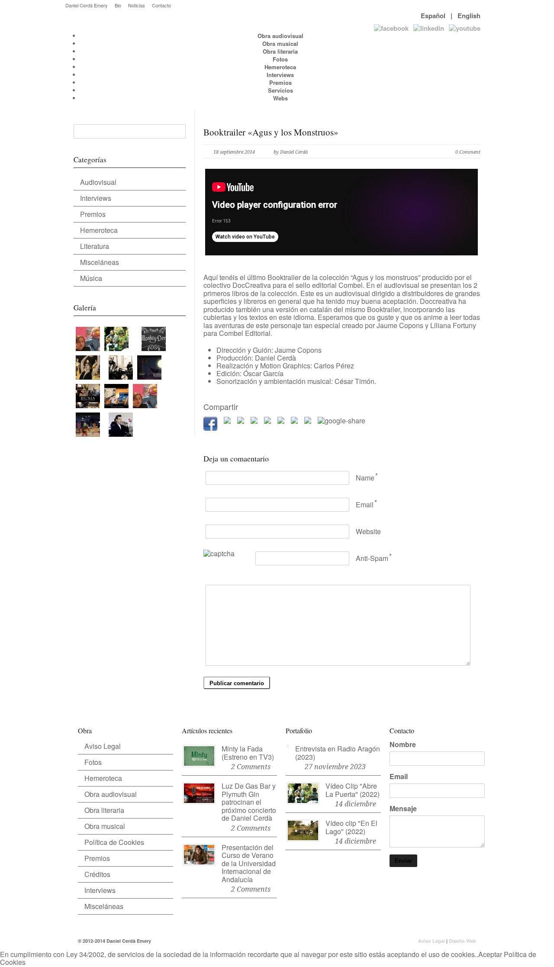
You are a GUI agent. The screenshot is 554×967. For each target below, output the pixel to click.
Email (365, 504)
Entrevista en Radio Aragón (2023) (337, 753)
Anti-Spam (372, 558)
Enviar (403, 860)
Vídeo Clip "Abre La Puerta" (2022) (352, 790)
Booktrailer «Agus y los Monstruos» (270, 132)
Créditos (97, 874)
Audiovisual (98, 182)
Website (368, 531)
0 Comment (467, 152)
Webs (280, 98)
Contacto (161, 5)
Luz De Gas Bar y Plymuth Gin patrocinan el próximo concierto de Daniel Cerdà (249, 802)
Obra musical (280, 43)
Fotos (280, 59)
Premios (280, 82)
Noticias (136, 5)
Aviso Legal (102, 746)
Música (91, 278)
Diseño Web (462, 941)
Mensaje (403, 808)
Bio (118, 5)
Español (433, 15)
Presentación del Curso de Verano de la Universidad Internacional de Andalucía (249, 863)
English (468, 15)
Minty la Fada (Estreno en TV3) (248, 753)
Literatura (94, 246)
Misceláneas (99, 262)
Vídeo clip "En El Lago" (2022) (351, 827)
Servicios (280, 90)
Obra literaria (280, 51)
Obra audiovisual (280, 36)
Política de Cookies (114, 842)
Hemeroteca (280, 67)
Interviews (280, 75)
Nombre (403, 744)
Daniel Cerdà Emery (86, 5)
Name (365, 478)
